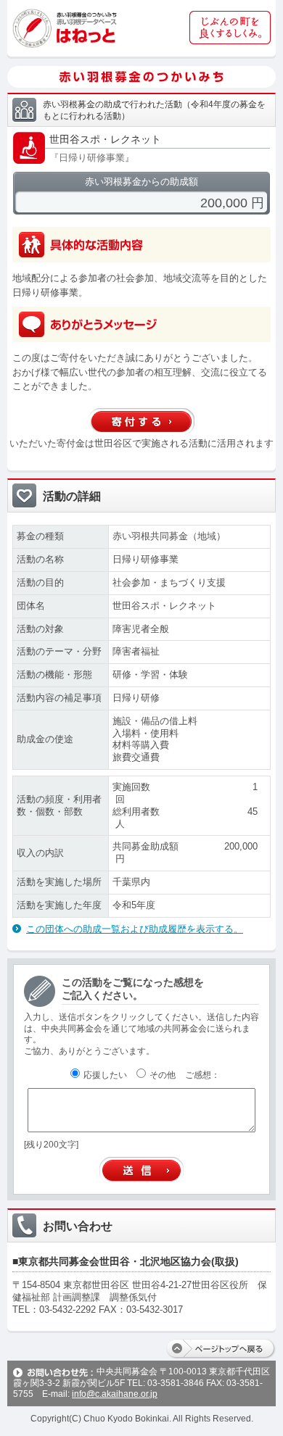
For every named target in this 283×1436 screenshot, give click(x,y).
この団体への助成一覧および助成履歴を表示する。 (134, 929)
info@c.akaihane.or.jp (114, 1394)
